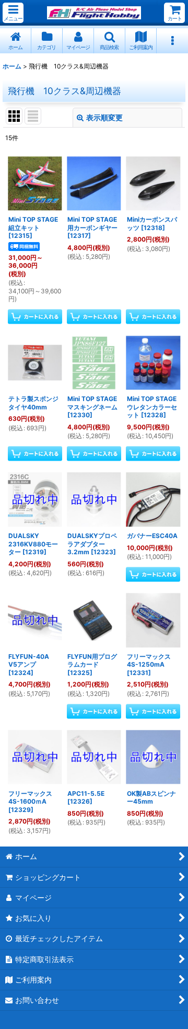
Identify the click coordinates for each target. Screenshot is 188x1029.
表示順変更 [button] (104, 117)
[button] (13, 13)
